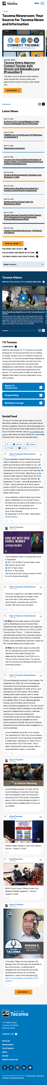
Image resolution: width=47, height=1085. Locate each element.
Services (6, 1041)
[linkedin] (23, 1067)
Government (7, 1045)
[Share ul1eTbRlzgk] (42, 853)
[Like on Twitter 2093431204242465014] (10, 580)
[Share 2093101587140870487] (42, 810)
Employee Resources (17, 1077)
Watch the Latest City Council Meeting (21, 282)
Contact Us (8, 1034)
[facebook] (4, 1067)
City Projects (8, 1048)
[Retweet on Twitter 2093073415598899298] (6, 985)
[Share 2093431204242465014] (42, 581)
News (4, 1052)
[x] (11, 1067)
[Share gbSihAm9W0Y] (42, 898)
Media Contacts (10, 264)
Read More (12, 90)
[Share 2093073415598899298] (42, 985)
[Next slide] (43, 104)
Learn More (7, 346)
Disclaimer (5, 1077)
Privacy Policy (30, 1075)
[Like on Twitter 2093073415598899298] (10, 985)
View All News (12, 244)
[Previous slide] (39, 104)
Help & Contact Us (10, 1059)
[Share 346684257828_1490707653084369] (42, 610)
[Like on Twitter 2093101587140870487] (10, 810)
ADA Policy (40, 1075)
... (18, 517)
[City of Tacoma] (9, 3)
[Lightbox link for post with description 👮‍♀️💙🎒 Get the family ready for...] (23, 632)
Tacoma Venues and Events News (18, 256)
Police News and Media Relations (18, 253)
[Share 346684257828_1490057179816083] (42, 669)
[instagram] (17, 1067)
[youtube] (30, 1067)
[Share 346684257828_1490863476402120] (42, 521)
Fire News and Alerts (12, 249)
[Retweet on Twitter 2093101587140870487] (6, 810)
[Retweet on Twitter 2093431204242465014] (6, 580)
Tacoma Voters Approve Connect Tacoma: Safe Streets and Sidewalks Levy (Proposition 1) (21, 67)
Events (5, 1056)
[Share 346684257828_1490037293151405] (42, 753)
